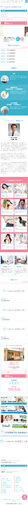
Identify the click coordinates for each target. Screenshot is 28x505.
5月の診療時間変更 (11, 59)
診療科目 (17, 485)
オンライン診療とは (6, 480)
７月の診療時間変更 (11, 53)
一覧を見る (23, 47)
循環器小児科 (18, 480)
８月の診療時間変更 (11, 50)
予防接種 (4, 492)
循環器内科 (4, 484)
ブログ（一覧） (18, 487)
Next (23, 31)
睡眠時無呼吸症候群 (6, 485)
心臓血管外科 (18, 478)
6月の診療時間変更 (11, 56)
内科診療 (4, 482)
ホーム (3, 477)
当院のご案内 (5, 478)
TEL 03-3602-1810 (4, 16)
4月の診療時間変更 (11, 62)
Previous (5, 31)
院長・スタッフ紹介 (19, 490)
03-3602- (14, 367)
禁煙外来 (17, 482)
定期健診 (4, 490)
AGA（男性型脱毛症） (7, 487)
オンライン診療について (7, 19)
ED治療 (4, 489)
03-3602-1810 (12, 503)
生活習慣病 (17, 477)
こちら (8, 41)
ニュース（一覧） (19, 489)
